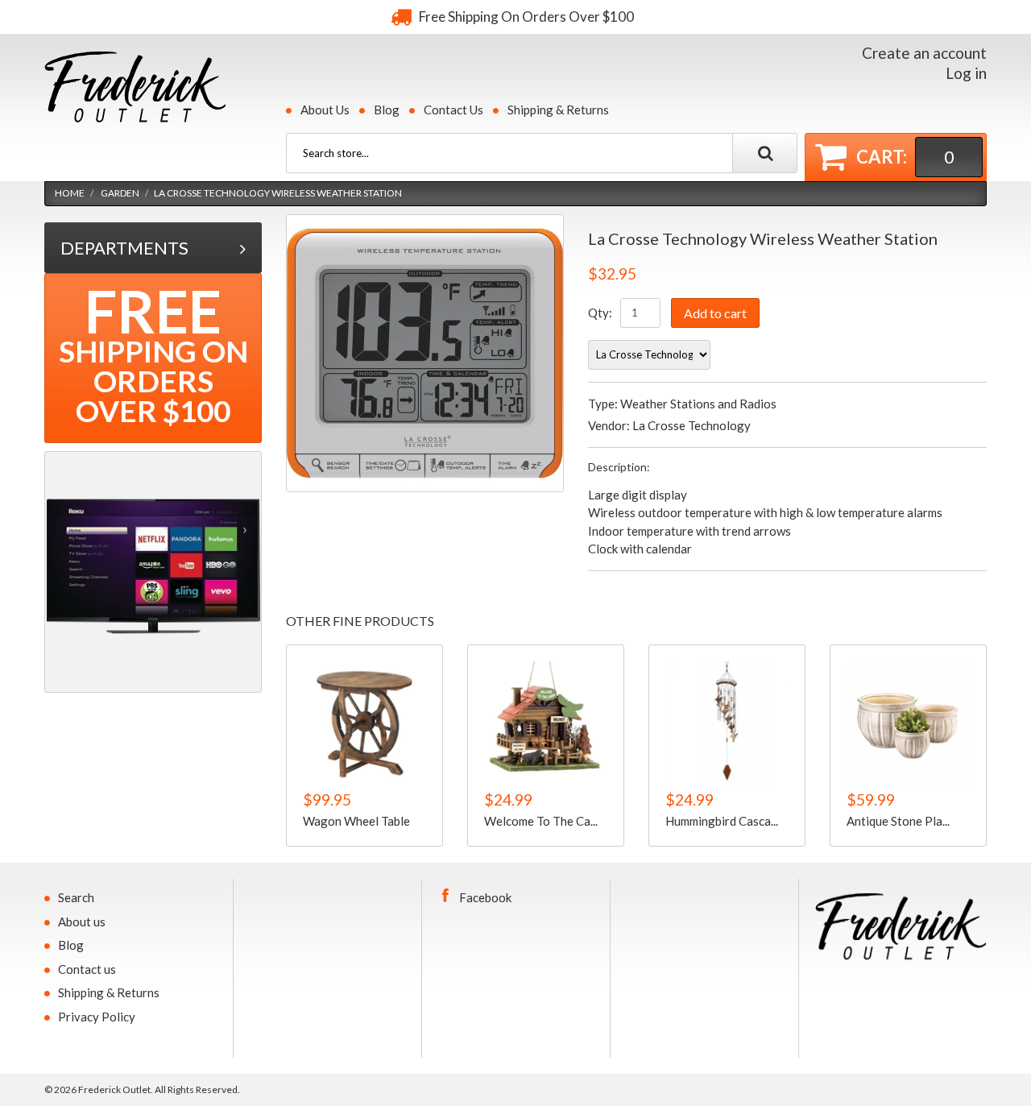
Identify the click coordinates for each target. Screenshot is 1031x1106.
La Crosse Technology (691, 425)
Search (76, 897)
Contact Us (453, 109)
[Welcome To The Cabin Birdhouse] (545, 723)
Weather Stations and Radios (698, 403)
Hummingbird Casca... (721, 821)
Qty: (600, 312)
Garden (120, 193)
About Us (325, 109)
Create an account (924, 52)
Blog (387, 109)
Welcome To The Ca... (541, 821)
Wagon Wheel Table (356, 821)
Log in (966, 73)
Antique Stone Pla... (898, 821)
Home (70, 193)
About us (82, 921)
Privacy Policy (96, 1016)
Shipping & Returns (558, 109)
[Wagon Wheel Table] (364, 723)
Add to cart (715, 313)
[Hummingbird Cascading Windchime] (727, 723)
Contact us (87, 969)
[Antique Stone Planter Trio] (908, 723)
